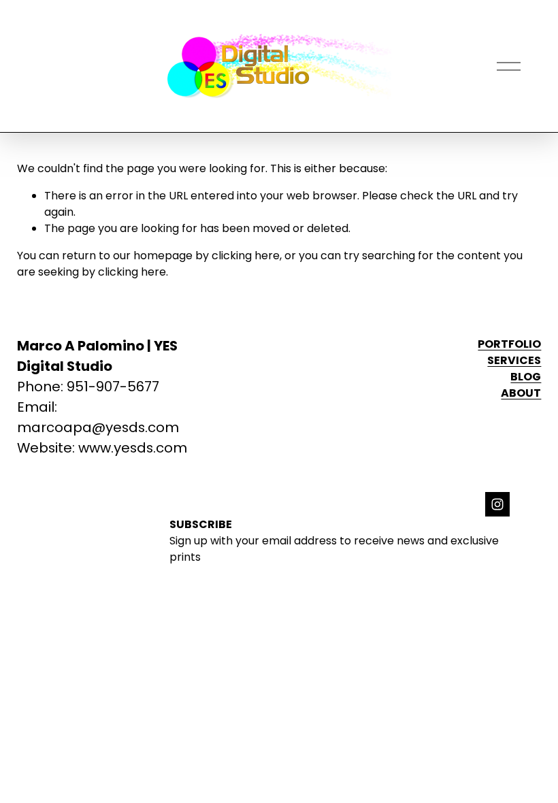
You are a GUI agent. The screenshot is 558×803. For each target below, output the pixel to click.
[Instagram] (497, 504)
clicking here (246, 255)
